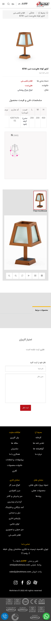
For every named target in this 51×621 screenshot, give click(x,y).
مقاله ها (14, 443)
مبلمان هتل (38, 480)
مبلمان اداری (14, 480)
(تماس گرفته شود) (43, 73)
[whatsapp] (29, 582)
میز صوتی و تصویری (14, 529)
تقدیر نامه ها (38, 443)
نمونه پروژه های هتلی (38, 485)
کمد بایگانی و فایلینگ (14, 507)
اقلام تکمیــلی (14, 535)
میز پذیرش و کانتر (14, 496)
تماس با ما (25, 544)
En (13, 4)
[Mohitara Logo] (42, 4)
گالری (14, 471)
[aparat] (35, 582)
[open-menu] (3, 4)
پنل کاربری (14, 437)
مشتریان (14, 449)
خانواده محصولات (14, 465)
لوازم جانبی (14, 524)
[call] (5, 616)
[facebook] (22, 582)
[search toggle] (8, 4)
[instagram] (16, 582)
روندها (38, 496)
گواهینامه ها (38, 449)
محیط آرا (38, 432)
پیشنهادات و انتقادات (15, 460)
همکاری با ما (14, 454)
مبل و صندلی (14, 513)
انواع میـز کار (14, 485)
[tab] (41, 310)
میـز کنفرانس (14, 490)
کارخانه (38, 437)
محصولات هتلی (38, 490)
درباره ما (38, 454)
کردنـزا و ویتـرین (14, 502)
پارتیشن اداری (14, 518)
